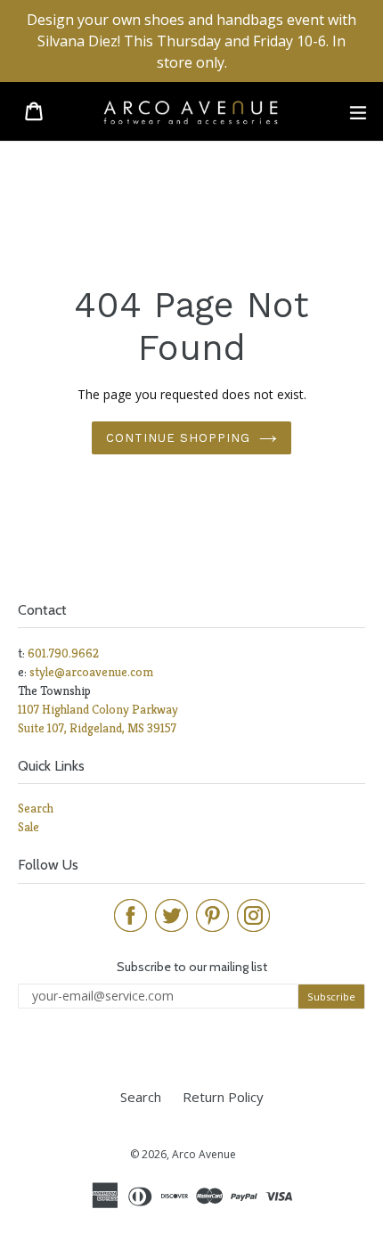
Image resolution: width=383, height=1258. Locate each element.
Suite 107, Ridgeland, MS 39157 (97, 728)
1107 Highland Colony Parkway (98, 709)
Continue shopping (178, 438)
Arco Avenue (204, 1154)
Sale (28, 827)
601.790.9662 (63, 653)
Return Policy (223, 1097)
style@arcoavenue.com (91, 672)
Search (35, 808)
